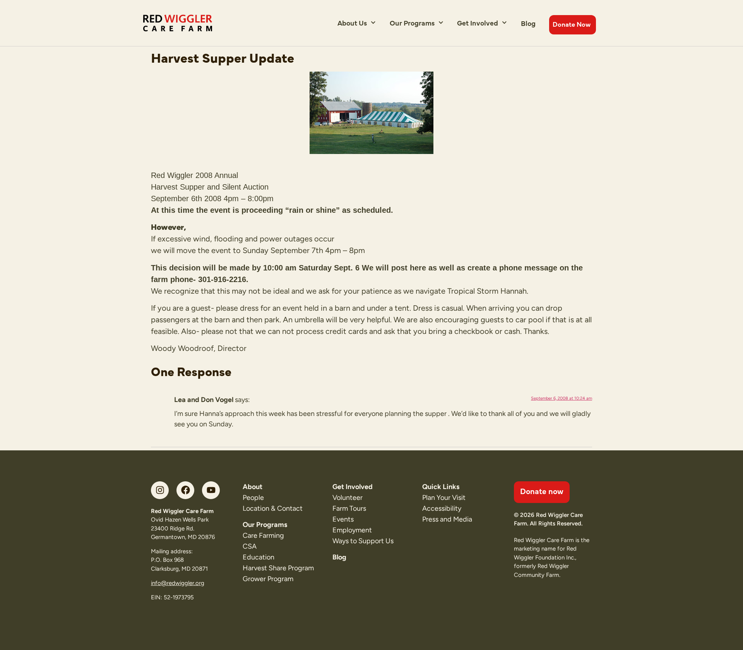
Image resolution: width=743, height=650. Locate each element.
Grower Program (268, 579)
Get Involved (477, 22)
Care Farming (263, 535)
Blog (528, 23)
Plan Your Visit (444, 497)
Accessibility (441, 508)
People (253, 497)
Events (343, 519)
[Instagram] (160, 490)
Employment (352, 530)
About (252, 486)
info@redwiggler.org (177, 583)
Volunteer (347, 497)
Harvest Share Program (278, 568)
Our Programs (412, 22)
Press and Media (447, 519)
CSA (250, 546)
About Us (352, 22)
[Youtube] (211, 490)
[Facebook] (185, 490)
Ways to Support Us (363, 541)
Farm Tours (349, 508)
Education (258, 557)
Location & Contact (273, 508)
